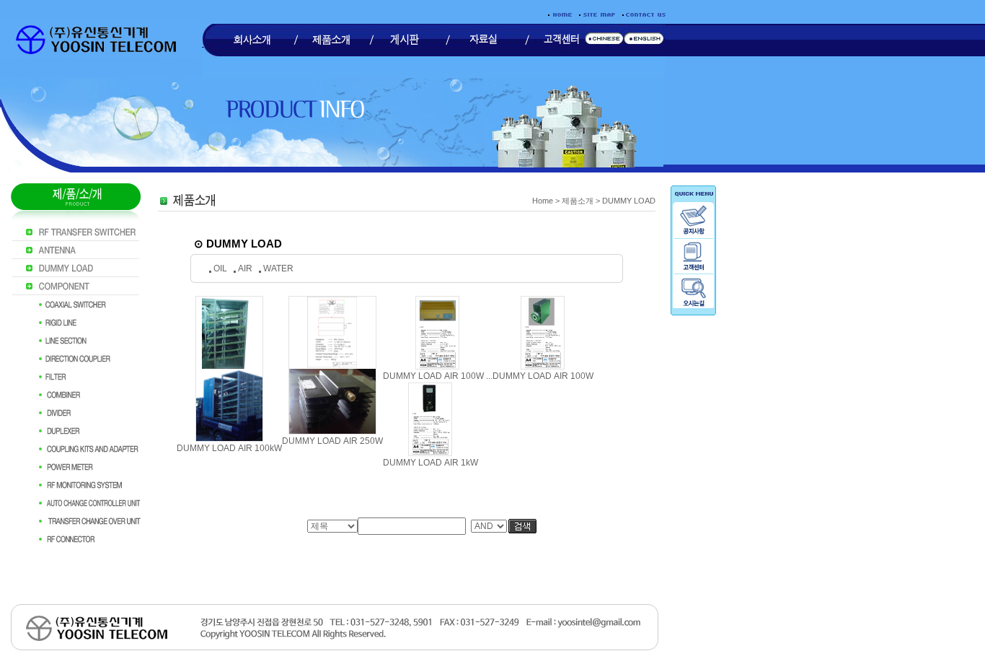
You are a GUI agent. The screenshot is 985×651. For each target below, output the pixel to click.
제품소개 (577, 200)
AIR (245, 268)
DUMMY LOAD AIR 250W (332, 441)
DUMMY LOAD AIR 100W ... (437, 376)
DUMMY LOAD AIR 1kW (430, 463)
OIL (220, 268)
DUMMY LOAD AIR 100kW (229, 448)
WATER (278, 268)
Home (542, 200)
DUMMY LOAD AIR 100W (542, 376)
